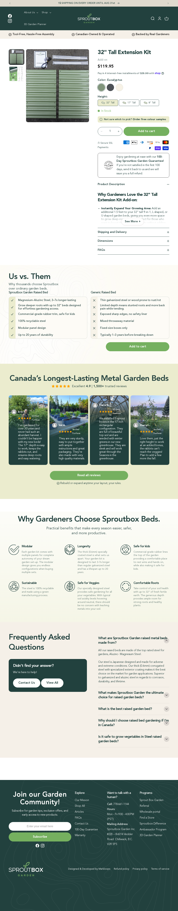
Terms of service (160, 869)
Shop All (80, 806)
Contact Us (26, 682)
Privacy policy (140, 869)
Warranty (80, 835)
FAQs (78, 817)
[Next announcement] (168, 3)
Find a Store (147, 817)
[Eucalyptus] (101, 87)
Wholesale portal (150, 812)
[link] (133, 221)
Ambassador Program (153, 829)
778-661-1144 (121, 804)
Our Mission (82, 800)
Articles (79, 812)
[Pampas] (119, 87)
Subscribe (40, 836)
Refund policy (121, 869)
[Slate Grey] (110, 87)
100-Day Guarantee (86, 829)
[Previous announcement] (10, 3)
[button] (31, 12)
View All (52, 682)
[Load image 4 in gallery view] (16, 74)
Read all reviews (89, 475)
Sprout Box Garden (151, 800)
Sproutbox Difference (153, 823)
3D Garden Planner (151, 835)
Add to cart (137, 346)
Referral (144, 806)
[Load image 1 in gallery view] (16, 57)
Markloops (104, 869)
